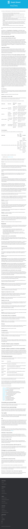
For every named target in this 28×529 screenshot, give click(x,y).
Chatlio (4, 390)
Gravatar (4, 392)
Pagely (4, 396)
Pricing (2, 488)
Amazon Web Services (6, 388)
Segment (4, 399)
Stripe (3, 400)
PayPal (4, 397)
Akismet (4, 389)
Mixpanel (4, 394)
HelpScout (4, 393)
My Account (3, 507)
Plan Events (3, 490)
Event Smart (14, 2)
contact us (12, 430)
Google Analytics (5, 391)
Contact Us (3, 509)
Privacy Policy (3, 501)
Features (3, 482)
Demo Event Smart (4, 493)
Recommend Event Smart (5, 512)
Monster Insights (5, 395)
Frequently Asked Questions (5, 499)
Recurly (4, 398)
